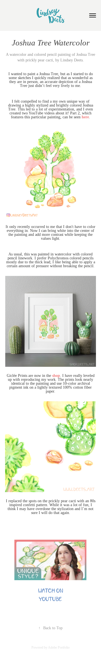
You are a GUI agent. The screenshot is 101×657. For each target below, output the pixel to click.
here (85, 117)
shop (56, 376)
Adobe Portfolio (59, 647)
